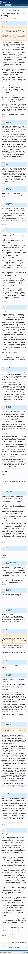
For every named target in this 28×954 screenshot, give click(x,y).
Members (17, 5)
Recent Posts (11, 7)
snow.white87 (9, 203)
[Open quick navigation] (26, 10)
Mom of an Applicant (11, 562)
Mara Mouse (9, 491)
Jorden (7, 660)
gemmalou (8, 406)
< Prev (2, 18)
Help (26, 950)
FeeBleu (8, 793)
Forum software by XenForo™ (5, 952)
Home (3, 5)
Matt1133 (8, 121)
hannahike (8, 305)
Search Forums (4, 7)
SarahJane (8, 21)
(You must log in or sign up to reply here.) (19, 942)
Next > (14, 18)
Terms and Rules (24, 952)
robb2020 (8, 829)
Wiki (12, 5)
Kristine (8, 629)
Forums (7, 5)
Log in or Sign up (23, 1)
